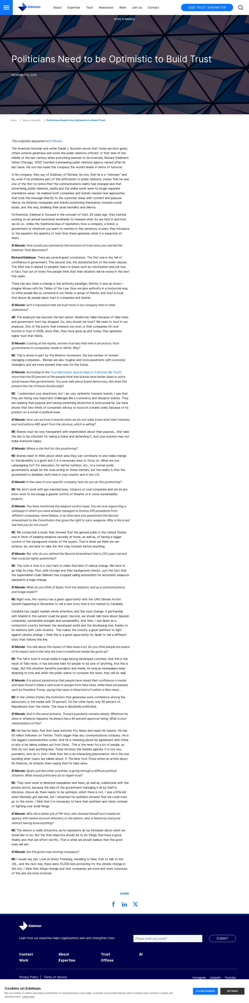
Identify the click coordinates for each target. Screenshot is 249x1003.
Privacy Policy (28, 977)
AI (141, 954)
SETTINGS (232, 991)
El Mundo (55, 141)
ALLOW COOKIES (205, 991)
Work (122, 7)
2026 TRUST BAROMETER (207, 7)
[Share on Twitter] (135, 905)
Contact (153, 7)
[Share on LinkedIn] (124, 905)
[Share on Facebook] (113, 905)
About (57, 7)
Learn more (28, 996)
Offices (107, 960)
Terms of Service (55, 977)
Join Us (137, 7)
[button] (6, 7)
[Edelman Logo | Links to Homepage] (24, 8)
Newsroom (106, 7)
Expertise (73, 7)
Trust (89, 7)
